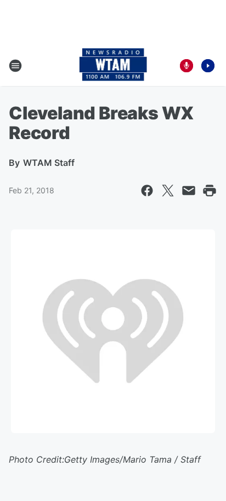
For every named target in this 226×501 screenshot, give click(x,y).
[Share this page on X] (168, 190)
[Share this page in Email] (188, 190)
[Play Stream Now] (207, 65)
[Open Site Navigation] (15, 65)
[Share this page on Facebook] (147, 190)
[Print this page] (209, 190)
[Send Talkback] (186, 65)
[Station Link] (113, 65)
